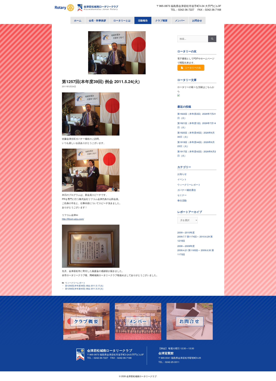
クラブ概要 (161, 20)
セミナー (182, 195)
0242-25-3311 (172, 362)
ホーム (77, 20)
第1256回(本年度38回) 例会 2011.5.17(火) (84, 285)
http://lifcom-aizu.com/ (73, 219)
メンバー (180, 20)
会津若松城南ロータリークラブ (141, 376)
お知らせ (182, 174)
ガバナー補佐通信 (186, 190)
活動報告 (143, 20)
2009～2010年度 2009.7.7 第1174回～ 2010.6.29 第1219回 (195, 236)
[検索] (212, 38)
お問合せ (197, 20)
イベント (182, 179)
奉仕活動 (182, 200)
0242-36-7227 (187, 9)
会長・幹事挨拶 (97, 20)
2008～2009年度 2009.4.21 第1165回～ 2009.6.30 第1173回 (195, 250)
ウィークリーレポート (75, 282)
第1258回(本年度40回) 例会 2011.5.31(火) (84, 288)
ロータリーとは (122, 20)
